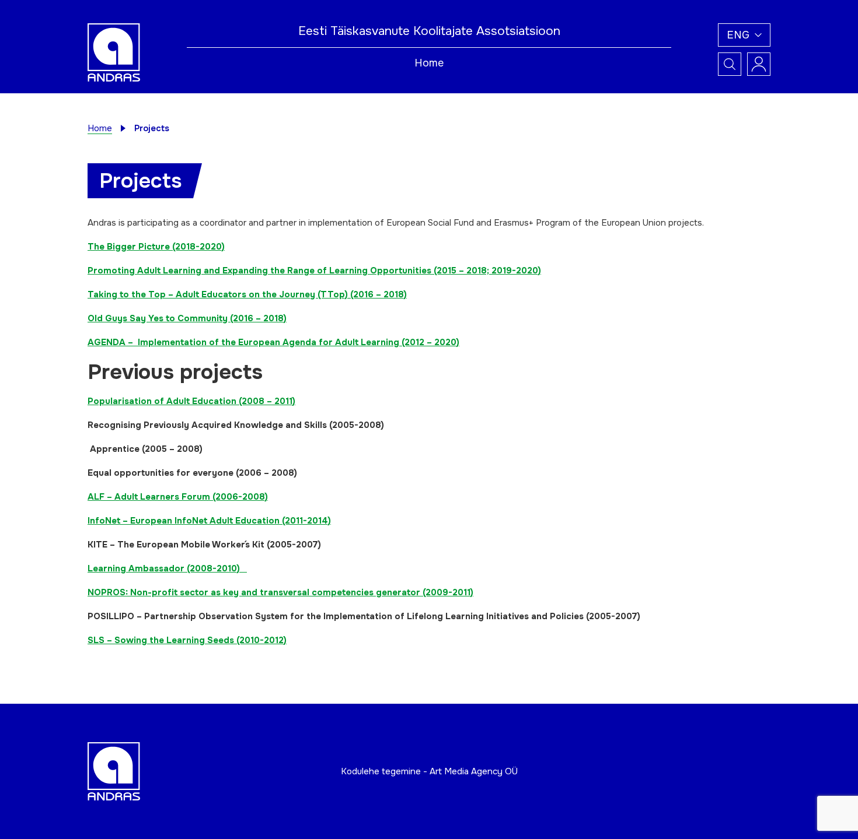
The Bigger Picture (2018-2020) (156, 246)
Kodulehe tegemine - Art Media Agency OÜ (429, 771)
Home (429, 63)
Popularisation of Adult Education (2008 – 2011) (191, 401)
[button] (744, 35)
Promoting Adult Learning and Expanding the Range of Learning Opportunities (259, 270)
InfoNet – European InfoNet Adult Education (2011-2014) (209, 520)
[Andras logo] (114, 52)
